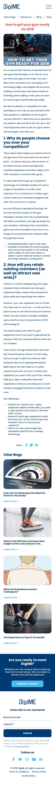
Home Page (9, 17)
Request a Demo (27, 683)
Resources (26, 17)
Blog (39, 17)
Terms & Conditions (19, 771)
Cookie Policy (28, 775)
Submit (27, 733)
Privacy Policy (21, 746)
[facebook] (14, 759)
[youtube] (34, 759)
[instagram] (26, 759)
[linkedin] (41, 759)
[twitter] (20, 759)
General (51, 17)
